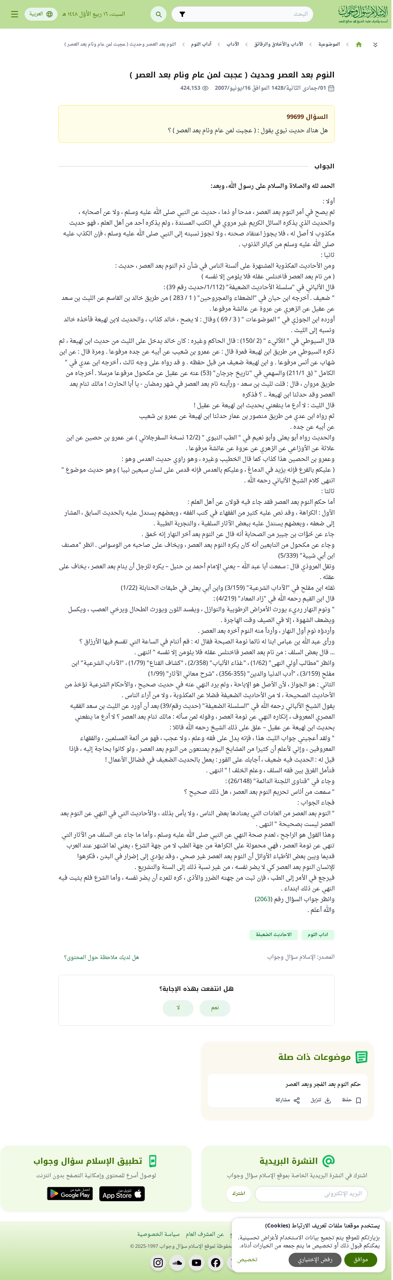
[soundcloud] (177, 1263)
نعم (215, 1008)
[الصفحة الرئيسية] (358, 44)
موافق (360, 1260)
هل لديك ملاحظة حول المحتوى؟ (101, 958)
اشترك (238, 1193)
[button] (351, 1100)
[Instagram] (158, 1263)
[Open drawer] (14, 14)
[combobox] (248, 14)
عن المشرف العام (205, 1235)
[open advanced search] (182, 14)
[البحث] (158, 14)
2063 (264, 899)
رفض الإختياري (315, 1260)
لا (178, 1008)
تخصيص (247, 1260)
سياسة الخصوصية (158, 1235)
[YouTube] (196, 1263)
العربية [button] (36, 14)
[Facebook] (216, 1263)
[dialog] (308, 1245)
